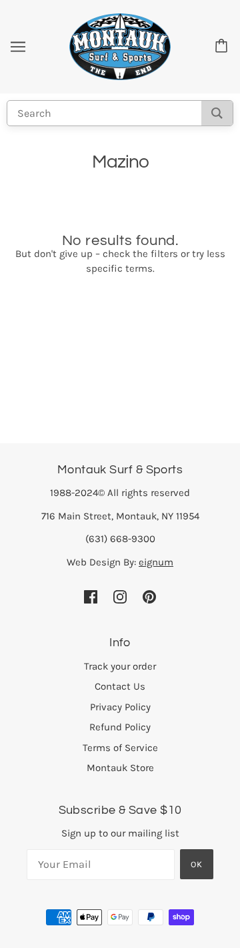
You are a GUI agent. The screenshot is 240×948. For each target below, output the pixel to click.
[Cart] (223, 46)
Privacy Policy (120, 707)
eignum (156, 562)
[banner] (120, 46)
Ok (197, 864)
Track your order (120, 666)
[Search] (217, 113)
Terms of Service (120, 748)
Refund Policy (120, 727)
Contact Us (120, 686)
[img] (90, 596)
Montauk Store (120, 768)
